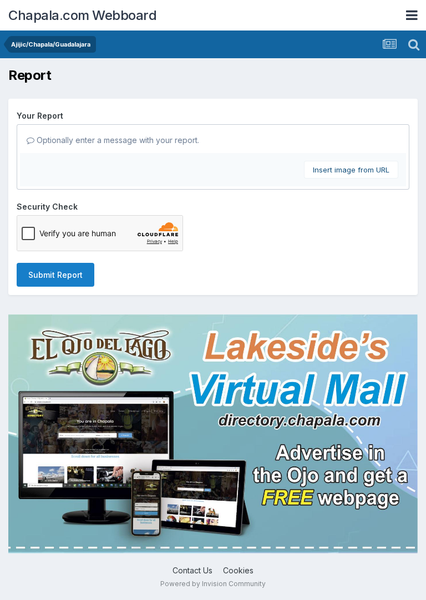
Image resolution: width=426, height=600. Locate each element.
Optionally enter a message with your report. (116, 140)
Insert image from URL (351, 169)
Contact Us (192, 570)
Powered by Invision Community (213, 583)
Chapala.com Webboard (82, 15)
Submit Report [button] (55, 274)
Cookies (238, 570)
